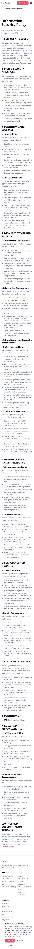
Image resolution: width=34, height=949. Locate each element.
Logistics (20, 889)
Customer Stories (7, 911)
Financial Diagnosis (8, 917)
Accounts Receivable (8, 881)
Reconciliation (6, 879)
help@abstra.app (8, 847)
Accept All (10, 940)
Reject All (20, 940)
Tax (3, 884)
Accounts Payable (7, 876)
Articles (4, 914)
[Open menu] (31, 3)
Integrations (5, 920)
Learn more (17, 936)
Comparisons (6, 906)
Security (4, 909)
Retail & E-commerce (24, 887)
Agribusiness (22, 895)
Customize (10, 945)
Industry (20, 892)
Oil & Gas (21, 881)
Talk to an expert (22, 3)
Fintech (20, 876)
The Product (5, 903)
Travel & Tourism (23, 879)
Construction (22, 884)
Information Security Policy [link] (13, 9)
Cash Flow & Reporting (9, 887)
